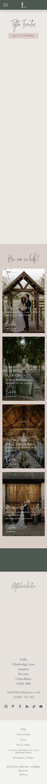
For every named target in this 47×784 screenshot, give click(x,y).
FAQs (23, 729)
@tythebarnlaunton (23, 587)
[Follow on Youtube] (41, 706)
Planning (25, 178)
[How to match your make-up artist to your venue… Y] (11, 630)
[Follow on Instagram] (6, 706)
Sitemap (23, 775)
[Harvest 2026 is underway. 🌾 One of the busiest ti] (36, 615)
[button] (5, 4)
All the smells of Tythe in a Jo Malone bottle (23, 98)
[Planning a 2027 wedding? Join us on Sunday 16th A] (11, 615)
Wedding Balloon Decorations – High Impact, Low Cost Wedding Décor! (23, 191)
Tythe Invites (16, 89)
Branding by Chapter (23, 758)
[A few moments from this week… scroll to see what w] (36, 630)
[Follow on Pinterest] (13, 706)
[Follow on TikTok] (34, 706)
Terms (23, 740)
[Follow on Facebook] (20, 706)
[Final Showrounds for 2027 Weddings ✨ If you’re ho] (36, 600)
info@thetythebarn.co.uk (23, 692)
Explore (10, 324)
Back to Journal (23, 36)
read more (23, 123)
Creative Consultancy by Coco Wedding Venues (23, 751)
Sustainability (23, 735)
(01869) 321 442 (23, 697)
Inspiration (32, 89)
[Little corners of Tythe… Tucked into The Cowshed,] (11, 600)
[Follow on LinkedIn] (27, 706)
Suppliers (13, 178)
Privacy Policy (23, 745)
